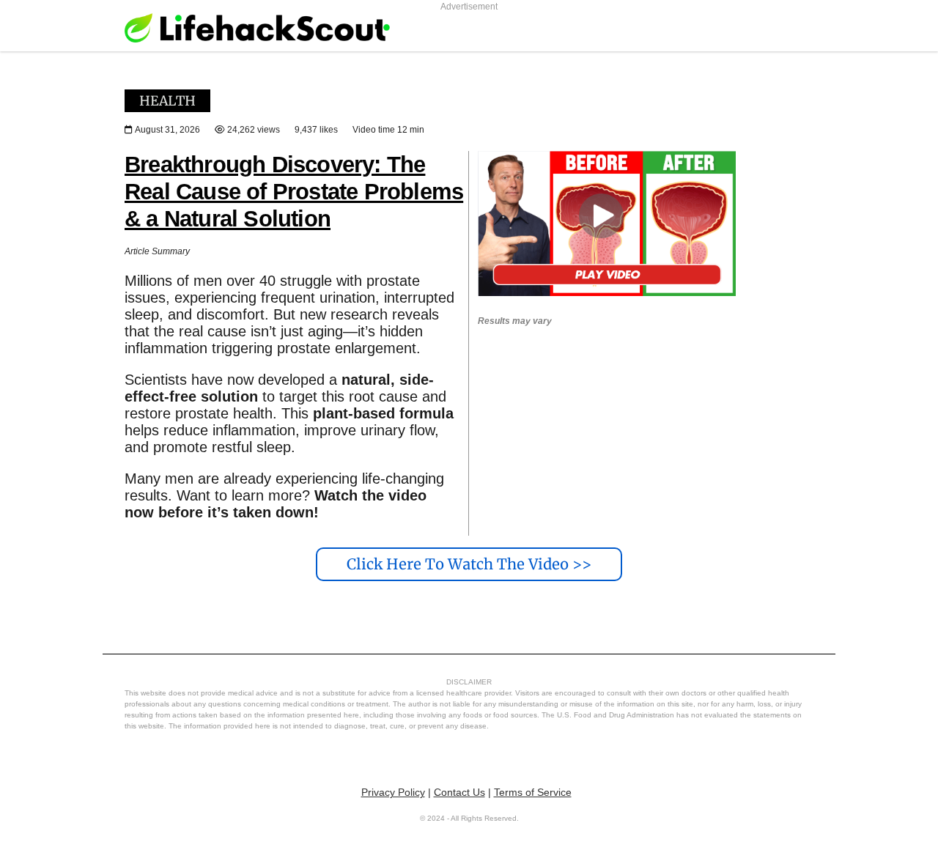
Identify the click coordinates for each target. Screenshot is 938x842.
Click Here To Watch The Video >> (469, 564)
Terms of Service (533, 792)
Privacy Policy (393, 792)
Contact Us (459, 792)
